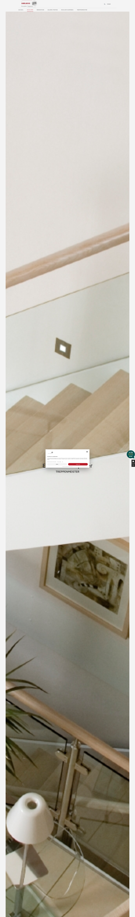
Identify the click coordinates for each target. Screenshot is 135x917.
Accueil (20, 9)
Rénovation (40, 9)
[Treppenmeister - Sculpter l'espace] (29, 4)
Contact (109, 4)
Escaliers (30, 9)
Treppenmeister (82, 9)
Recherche (103, 4)
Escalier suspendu (67, 9)
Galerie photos (53, 9)
